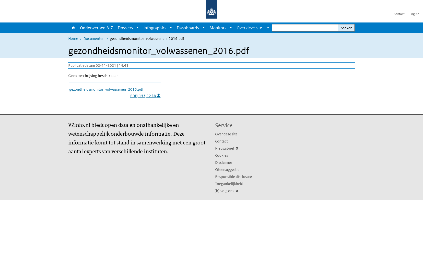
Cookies (221, 155)
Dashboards (188, 28)
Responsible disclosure (233, 176)
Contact (399, 14)
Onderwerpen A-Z (96, 28)
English (414, 14)
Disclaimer (223, 162)
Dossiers (125, 28)
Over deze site (226, 134)
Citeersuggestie (227, 169)
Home (73, 27)
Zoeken (346, 28)
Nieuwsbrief (237, 148)
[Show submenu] (137, 27)
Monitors (218, 28)
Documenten (94, 38)
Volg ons (240, 190)
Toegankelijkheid (229, 183)
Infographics (154, 28)
